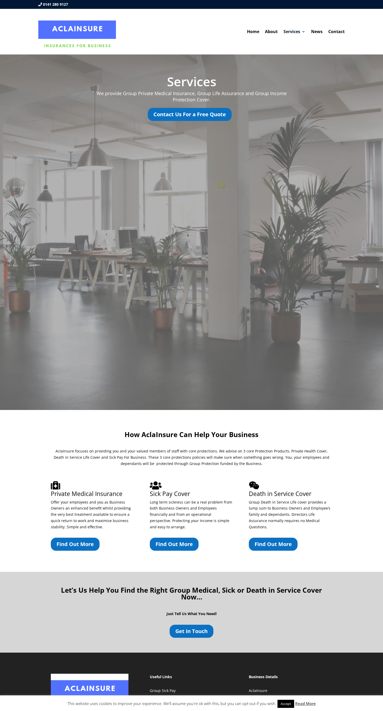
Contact (336, 32)
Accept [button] (286, 703)
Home (253, 32)
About (271, 32)
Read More (305, 703)
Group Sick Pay (163, 690)
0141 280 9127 (55, 4)
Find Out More (75, 544)
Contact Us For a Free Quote (189, 114)
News (317, 32)
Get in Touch (191, 631)
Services (291, 32)
